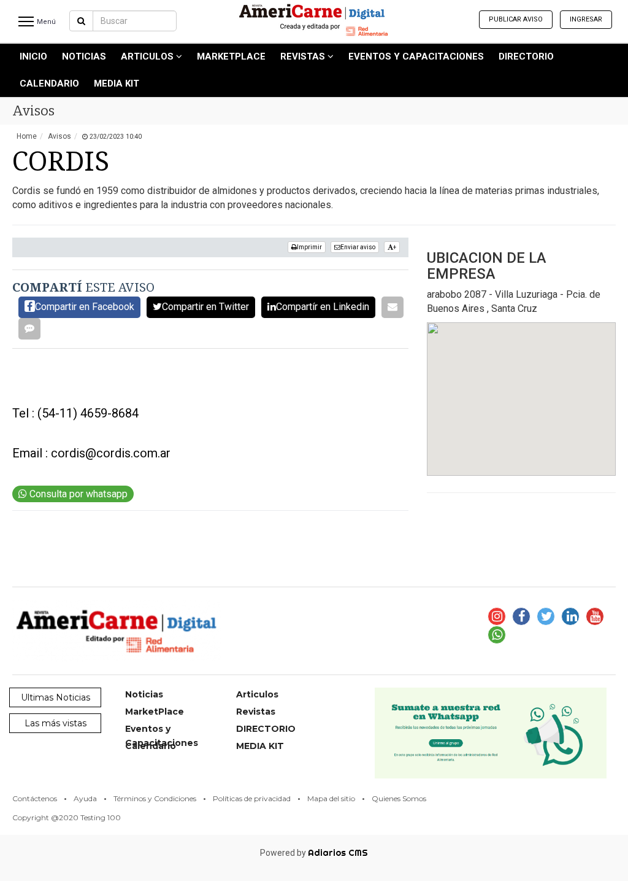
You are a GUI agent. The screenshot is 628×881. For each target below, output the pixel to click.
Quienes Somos (399, 798)
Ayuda (85, 798)
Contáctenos (34, 798)
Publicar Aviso (516, 19)
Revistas (303, 56)
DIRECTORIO (526, 56)
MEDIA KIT (116, 83)
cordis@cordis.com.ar (110, 453)
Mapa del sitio (331, 798)
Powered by (314, 853)
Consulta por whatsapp (77, 494)
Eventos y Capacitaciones (416, 56)
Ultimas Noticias (55, 697)
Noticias (84, 56)
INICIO (33, 56)
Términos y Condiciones (154, 798)
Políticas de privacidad (252, 798)
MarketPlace (231, 56)
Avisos (59, 136)
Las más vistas (55, 723)
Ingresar (586, 19)
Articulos (148, 56)
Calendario (49, 83)
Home (27, 136)
